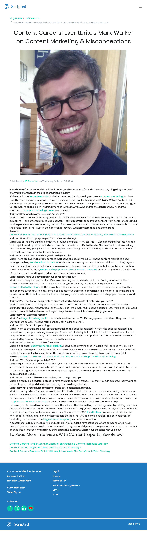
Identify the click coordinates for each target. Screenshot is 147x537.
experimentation (39, 196)
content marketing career (39, 210)
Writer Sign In (14, 492)
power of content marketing (30, 401)
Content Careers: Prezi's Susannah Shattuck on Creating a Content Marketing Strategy (59, 443)
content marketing (112, 196)
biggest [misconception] (57, 419)
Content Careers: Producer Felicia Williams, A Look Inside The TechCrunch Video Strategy (60, 451)
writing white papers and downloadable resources (68, 269)
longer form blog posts (34, 318)
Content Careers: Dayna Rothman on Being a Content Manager (45, 447)
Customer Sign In (16, 487)
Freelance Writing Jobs (19, 480)
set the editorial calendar (44, 262)
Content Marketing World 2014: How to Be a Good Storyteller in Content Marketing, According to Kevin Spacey (72, 234)
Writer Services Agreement (66, 485)
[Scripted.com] (15, 6)
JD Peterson (31, 181)
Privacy (56, 476)
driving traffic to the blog (24, 287)
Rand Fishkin (94, 412)
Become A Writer (16, 476)
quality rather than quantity (46, 346)
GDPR (55, 489)
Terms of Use (59, 480)
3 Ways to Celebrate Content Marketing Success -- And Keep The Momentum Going (68, 356)
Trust (55, 494)
